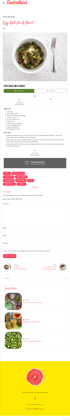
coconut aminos (18, 173)
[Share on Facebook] (32, 187)
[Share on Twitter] (34, 187)
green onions (9, 180)
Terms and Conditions (35, 392)
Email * (5, 235)
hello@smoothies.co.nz (37, 404)
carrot (7, 173)
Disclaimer (45, 392)
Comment (6, 204)
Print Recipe (19, 91)
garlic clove (8, 177)
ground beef (21, 180)
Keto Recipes (9, 17)
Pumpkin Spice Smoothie (32, 322)
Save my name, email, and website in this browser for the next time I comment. (27, 251)
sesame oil (21, 184)
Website (5, 243)
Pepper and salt (9, 184)
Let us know (34, 164)
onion (30, 180)
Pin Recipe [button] (52, 91)
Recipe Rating (7, 199)
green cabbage (21, 177)
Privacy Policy (25, 392)
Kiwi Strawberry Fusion (32, 341)
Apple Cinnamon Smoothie (33, 302)
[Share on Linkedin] (37, 187)
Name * (5, 228)
